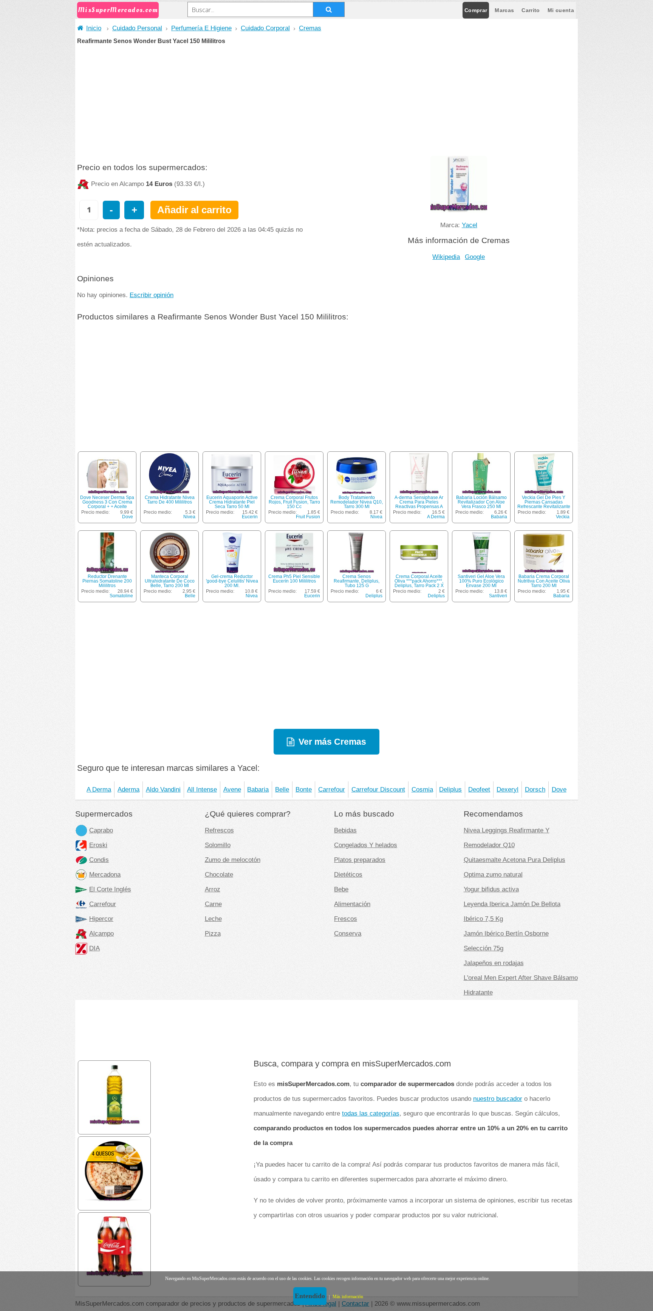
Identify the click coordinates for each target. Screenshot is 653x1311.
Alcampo (101, 933)
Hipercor (101, 918)
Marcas (504, 10)
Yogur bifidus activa (491, 889)
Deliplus (373, 596)
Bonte (304, 789)
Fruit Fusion (308, 516)
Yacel (469, 225)
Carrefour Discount (378, 789)
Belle (190, 596)
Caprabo (101, 830)
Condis (99, 859)
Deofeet (479, 789)
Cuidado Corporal (265, 28)
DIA (94, 948)
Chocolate (219, 874)
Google (475, 256)
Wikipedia (446, 256)
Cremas (310, 28)
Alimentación (352, 904)
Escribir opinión (151, 295)
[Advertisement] (326, 101)
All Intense (202, 789)
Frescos (345, 918)
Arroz (212, 889)
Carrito (530, 10)
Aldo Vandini (163, 789)
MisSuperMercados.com (118, 10)
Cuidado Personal (137, 28)
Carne (213, 904)
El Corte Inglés (110, 889)
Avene (232, 789)
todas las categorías (370, 1113)
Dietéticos (348, 874)
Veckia (562, 516)
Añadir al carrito (194, 209)
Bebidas (345, 830)
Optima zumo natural (493, 874)
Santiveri (498, 596)
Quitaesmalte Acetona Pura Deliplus (514, 859)
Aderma (128, 789)
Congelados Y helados (365, 845)
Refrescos (219, 830)
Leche (213, 918)
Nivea (189, 516)
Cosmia (422, 789)
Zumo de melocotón (232, 859)
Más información (348, 1296)
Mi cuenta (561, 10)
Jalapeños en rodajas (494, 963)
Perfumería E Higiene (201, 28)
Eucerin (250, 516)
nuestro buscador (497, 1098)
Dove (127, 516)
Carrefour (331, 789)
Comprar (475, 10)
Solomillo (218, 845)
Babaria (499, 516)
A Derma (436, 516)
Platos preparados (359, 859)
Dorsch (535, 789)
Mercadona (105, 874)
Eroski (98, 845)
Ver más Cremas (332, 742)
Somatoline (121, 596)
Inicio (93, 28)
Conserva (347, 933)
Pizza (213, 933)
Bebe (341, 889)
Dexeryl (507, 789)
